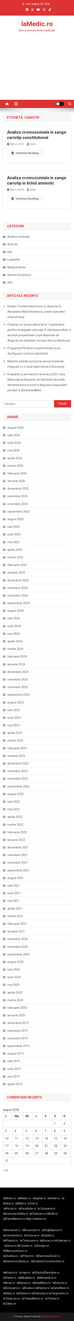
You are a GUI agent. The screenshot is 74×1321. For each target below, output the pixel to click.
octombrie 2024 (17, 595)
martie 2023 (15, 740)
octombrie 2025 (17, 504)
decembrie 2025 (18, 488)
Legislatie (13, 259)
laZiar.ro (33, 1203)
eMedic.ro (9, 1198)
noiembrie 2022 (17, 771)
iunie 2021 (14, 893)
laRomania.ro (11, 1230)
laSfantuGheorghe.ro (45, 1272)
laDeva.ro (10, 1245)
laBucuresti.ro (31, 1230)
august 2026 (15, 427)
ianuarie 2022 (16, 839)
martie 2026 (15, 465)
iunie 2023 (14, 717)
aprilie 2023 (14, 733)
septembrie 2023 (18, 694)
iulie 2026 (13, 435)
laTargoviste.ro (58, 1293)
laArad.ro (9, 1282)
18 (16, 1146)
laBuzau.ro (47, 1240)
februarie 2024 (17, 656)
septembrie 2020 (18, 954)
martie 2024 (15, 649)
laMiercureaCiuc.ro (15, 1250)
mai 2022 (13, 809)
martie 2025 (15, 557)
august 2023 (15, 702)
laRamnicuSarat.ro (48, 1256)
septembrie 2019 (18, 1046)
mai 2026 (13, 450)
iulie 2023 (13, 710)
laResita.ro (42, 1288)
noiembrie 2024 (17, 588)
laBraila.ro (28, 1288)
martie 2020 (15, 1000)
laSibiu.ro (9, 1293)
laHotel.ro (54, 1198)
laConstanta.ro (12, 1235)
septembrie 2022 (18, 786)
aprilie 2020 (14, 992)
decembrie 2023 (18, 672)
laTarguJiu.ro (12, 1298)
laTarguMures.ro (32, 1298)
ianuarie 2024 (16, 664)
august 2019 (15, 1053)
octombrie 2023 (17, 687)
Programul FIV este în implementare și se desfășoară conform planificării (33, 351)
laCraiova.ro (31, 1235)
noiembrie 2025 (17, 496)
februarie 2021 (17, 923)
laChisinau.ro (37, 1213)
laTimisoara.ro (29, 1240)
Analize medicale (18, 236)
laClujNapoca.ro (52, 1230)
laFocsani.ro (24, 1245)
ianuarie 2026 (16, 481)
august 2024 (15, 610)
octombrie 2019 (17, 1038)
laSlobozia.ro (39, 1293)
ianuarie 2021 (16, 931)
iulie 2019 (13, 1061)
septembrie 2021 (18, 870)
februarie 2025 (17, 565)
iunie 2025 (14, 534)
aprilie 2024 (14, 641)
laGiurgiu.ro (42, 1245)
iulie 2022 (13, 801)
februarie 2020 (17, 1007)
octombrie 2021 (17, 862)
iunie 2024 (14, 626)
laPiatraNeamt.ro (14, 1218)
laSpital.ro (39, 1198)
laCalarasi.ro (62, 1240)
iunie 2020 (14, 977)
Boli (9, 252)
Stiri (10, 282)
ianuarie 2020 (16, 1015)
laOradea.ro (10, 1256)
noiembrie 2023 (17, 679)
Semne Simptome (19, 275)
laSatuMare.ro (60, 1288)
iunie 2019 (14, 1069)
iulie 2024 (13, 618)
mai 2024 (13, 633)
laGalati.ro (47, 1235)
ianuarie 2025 (16, 572)
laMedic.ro (37, 24)
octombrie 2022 (17, 778)
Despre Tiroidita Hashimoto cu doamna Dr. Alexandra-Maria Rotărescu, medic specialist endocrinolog (36, 312)
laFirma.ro (10, 1208)
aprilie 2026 (14, 458)
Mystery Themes (50, 1316)
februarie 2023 (17, 748)
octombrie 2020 (17, 946)
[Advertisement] (37, 74)
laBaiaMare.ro (41, 1282)
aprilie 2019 (14, 1084)
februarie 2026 (17, 473)
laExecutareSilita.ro (15, 1213)
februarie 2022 (17, 832)
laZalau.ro (9, 1303)
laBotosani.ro (11, 1288)
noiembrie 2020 (17, 939)
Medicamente (16, 267)
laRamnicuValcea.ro (16, 1261)
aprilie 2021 (14, 908)
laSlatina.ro (23, 1293)
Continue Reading (27, 153)
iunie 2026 (14, 442)
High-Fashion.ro (36, 1218)
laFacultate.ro (27, 1208)
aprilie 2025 (14, 549)
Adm (33, 144)
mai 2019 (13, 1076)
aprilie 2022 (14, 816)
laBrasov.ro (10, 1272)
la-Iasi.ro (24, 1272)
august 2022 (15, 794)
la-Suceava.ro (46, 1208)
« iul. (5, 1170)
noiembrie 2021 (17, 855)
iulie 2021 (13, 885)
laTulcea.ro (52, 1298)
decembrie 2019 (18, 1023)
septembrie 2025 (18, 511)
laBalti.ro (52, 1213)
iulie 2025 (13, 526)
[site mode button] (60, 104)
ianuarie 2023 (16, 755)
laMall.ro (20, 1203)
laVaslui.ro (10, 1277)
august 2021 (15, 878)
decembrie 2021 (18, 847)
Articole (12, 244)
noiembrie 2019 (17, 1030)
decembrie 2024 (18, 580)
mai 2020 (13, 984)
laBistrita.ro (59, 1282)
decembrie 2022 (18, 763)
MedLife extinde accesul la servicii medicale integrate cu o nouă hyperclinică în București (35, 364)
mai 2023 (13, 725)
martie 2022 (15, 824)
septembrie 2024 (18, 603)
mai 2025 (13, 542)
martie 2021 (15, 916)
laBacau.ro (24, 1282)
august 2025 (15, 519)
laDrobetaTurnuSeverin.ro (47, 1261)
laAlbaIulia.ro (26, 1277)
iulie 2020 (13, 969)
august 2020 (15, 962)
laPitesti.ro (27, 1256)
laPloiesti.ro (10, 1240)
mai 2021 (13, 900)
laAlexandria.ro (46, 1277)
